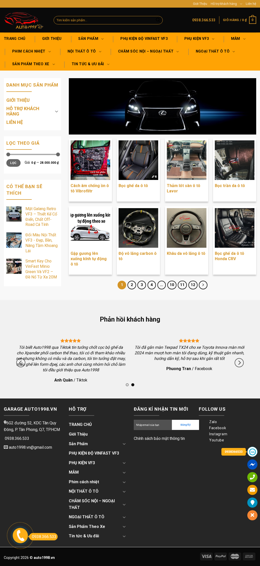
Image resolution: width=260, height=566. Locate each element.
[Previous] (20, 363)
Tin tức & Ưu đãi (88, 64)
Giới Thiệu (200, 4)
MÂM (235, 39)
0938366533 (233, 452)
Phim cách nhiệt (28, 51)
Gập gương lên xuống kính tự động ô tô (89, 259)
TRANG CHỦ (14, 39)
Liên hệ (251, 4)
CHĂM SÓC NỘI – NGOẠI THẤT (145, 51)
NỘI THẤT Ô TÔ (82, 51)
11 (182, 284)
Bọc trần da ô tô (230, 185)
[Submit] (158, 20)
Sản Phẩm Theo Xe (31, 64)
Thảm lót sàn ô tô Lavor (183, 188)
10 (172, 284)
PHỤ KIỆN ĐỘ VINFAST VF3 (144, 39)
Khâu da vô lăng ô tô (186, 253)
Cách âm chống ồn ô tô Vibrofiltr (90, 188)
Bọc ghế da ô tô (133, 185)
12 (193, 284)
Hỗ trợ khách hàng (224, 4)
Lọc (13, 163)
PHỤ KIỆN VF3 (196, 39)
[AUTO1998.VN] (25, 20)
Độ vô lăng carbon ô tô (138, 256)
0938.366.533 (44, 536)
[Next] (239, 363)
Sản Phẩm (88, 39)
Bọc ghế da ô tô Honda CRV (229, 256)
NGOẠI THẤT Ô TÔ (213, 51)
